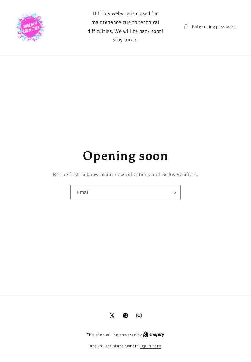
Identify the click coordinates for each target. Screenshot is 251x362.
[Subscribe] (173, 192)
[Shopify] (153, 335)
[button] (209, 26)
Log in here (150, 346)
